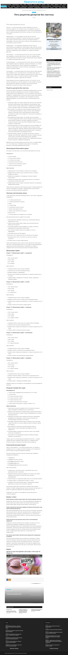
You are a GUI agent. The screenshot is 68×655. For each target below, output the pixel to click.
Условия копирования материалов (21, 653)
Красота (35, 4)
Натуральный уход (57, 6)
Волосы (43, 4)
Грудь (48, 4)
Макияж (56, 4)
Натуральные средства (46, 6)
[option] (24, 593)
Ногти (64, 4)
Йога (21, 4)
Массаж (18, 6)
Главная (24, 10)
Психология (30, 7)
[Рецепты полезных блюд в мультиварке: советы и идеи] (11, 609)
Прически (11, 7)
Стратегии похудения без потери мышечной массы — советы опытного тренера (54, 72)
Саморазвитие (37, 7)
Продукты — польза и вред (20, 7)
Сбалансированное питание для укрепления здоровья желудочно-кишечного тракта (16, 593)
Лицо (9, 6)
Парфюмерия (4, 7)
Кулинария (3, 6)
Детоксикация (15, 4)
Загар (52, 4)
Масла (63, 6)
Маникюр (13, 6)
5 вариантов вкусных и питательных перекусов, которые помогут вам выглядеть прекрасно (23, 611)
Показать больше (14, 648)
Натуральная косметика (34, 6)
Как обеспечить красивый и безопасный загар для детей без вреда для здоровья (54, 75)
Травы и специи (62, 7)
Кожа (25, 4)
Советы (52, 7)
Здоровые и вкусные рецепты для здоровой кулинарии (36, 610)
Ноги (61, 4)
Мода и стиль (24, 6)
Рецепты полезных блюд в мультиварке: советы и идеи (11, 611)
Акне (40, 4)
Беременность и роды (6, 4)
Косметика (29, 4)
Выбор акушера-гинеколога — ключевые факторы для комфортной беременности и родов (54, 64)
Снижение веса (45, 7)
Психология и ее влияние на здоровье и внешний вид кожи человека (54, 68)
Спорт (56, 7)
